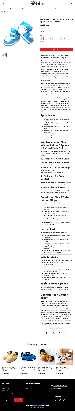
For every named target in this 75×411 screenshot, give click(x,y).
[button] (3, 3)
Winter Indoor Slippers (55, 328)
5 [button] (41, 38)
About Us (28, 386)
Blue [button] (42, 31)
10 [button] (64, 38)
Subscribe (18, 400)
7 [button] (50, 38)
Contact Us (28, 388)
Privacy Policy (5, 386)
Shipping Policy (5, 388)
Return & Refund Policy (7, 393)
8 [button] (55, 38)
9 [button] (59, 38)
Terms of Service (6, 390)
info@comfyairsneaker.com (60, 385)
